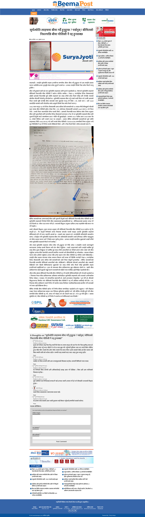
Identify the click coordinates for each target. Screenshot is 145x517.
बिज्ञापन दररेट (100, 507)
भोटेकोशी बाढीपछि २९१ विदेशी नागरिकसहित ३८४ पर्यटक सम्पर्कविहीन (44, 494)
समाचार (39, 10)
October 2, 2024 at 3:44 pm (39, 343)
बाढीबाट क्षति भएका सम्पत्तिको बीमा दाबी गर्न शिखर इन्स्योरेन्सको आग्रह (45, 476)
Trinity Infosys (112, 515)
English (34, 13)
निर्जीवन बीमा (54, 10)
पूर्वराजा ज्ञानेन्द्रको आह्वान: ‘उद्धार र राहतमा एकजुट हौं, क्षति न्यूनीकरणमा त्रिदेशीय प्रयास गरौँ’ (77, 476)
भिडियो (107, 10)
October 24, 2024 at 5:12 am (40, 399)
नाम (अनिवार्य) (35, 428)
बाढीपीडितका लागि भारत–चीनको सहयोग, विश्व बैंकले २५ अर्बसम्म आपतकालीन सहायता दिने (78, 490)
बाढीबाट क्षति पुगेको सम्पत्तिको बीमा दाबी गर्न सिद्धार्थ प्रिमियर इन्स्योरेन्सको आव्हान (45, 485)
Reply (34, 355)
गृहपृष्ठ (33, 10)
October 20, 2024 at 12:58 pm (40, 390)
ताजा (98, 38)
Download (100, 508)
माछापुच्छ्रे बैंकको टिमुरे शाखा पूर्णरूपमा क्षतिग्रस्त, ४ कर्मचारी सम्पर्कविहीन (76, 485)
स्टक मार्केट (69, 10)
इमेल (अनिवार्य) (35, 435)
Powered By (105, 515)
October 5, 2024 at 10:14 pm (40, 379)
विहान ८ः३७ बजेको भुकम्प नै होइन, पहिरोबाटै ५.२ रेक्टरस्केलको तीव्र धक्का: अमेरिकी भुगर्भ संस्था (44, 470)
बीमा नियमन (91, 10)
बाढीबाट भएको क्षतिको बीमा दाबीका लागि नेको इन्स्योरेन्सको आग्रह (76, 480)
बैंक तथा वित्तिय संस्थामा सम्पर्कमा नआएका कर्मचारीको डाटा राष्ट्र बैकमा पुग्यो (45, 490)
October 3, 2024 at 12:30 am (40, 359)
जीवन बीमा (46, 10)
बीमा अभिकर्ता (99, 10)
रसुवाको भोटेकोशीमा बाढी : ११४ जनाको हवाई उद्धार (45, 479)
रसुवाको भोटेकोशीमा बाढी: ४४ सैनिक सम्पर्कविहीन (76, 469)
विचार (83, 10)
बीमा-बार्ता (77, 10)
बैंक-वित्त (62, 10)
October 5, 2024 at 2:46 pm (39, 368)
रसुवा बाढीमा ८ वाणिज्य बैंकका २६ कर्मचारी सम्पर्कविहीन (78, 472)
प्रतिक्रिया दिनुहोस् (36, 413)
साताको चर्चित (102, 38)
